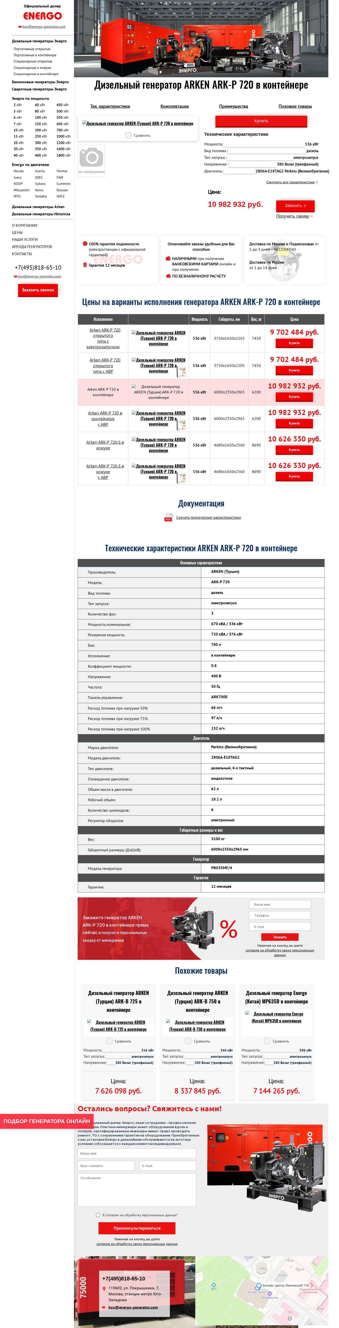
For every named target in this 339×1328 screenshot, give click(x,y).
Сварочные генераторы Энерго (39, 88)
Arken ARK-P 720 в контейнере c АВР (105, 418)
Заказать (293, 205)
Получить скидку (292, 216)
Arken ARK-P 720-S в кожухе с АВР (105, 471)
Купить (294, 343)
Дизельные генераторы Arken (38, 206)
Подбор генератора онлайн (46, 1121)
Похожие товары (295, 106)
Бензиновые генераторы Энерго (40, 81)
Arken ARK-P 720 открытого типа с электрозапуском (103, 338)
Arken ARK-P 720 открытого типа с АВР (105, 365)
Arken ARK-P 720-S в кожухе (105, 445)
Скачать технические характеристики (208, 517)
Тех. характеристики (110, 106)
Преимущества (233, 106)
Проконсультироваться (137, 1228)
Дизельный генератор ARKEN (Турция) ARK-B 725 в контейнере (118, 1001)
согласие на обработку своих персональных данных (280, 952)
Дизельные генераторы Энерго (39, 40)
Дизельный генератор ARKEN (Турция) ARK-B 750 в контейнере (197, 1001)
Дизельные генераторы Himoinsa (41, 213)
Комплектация (175, 106)
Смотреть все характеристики (290, 182)
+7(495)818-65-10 (38, 267)
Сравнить (142, 135)
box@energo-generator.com (44, 26)
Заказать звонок (38, 290)
